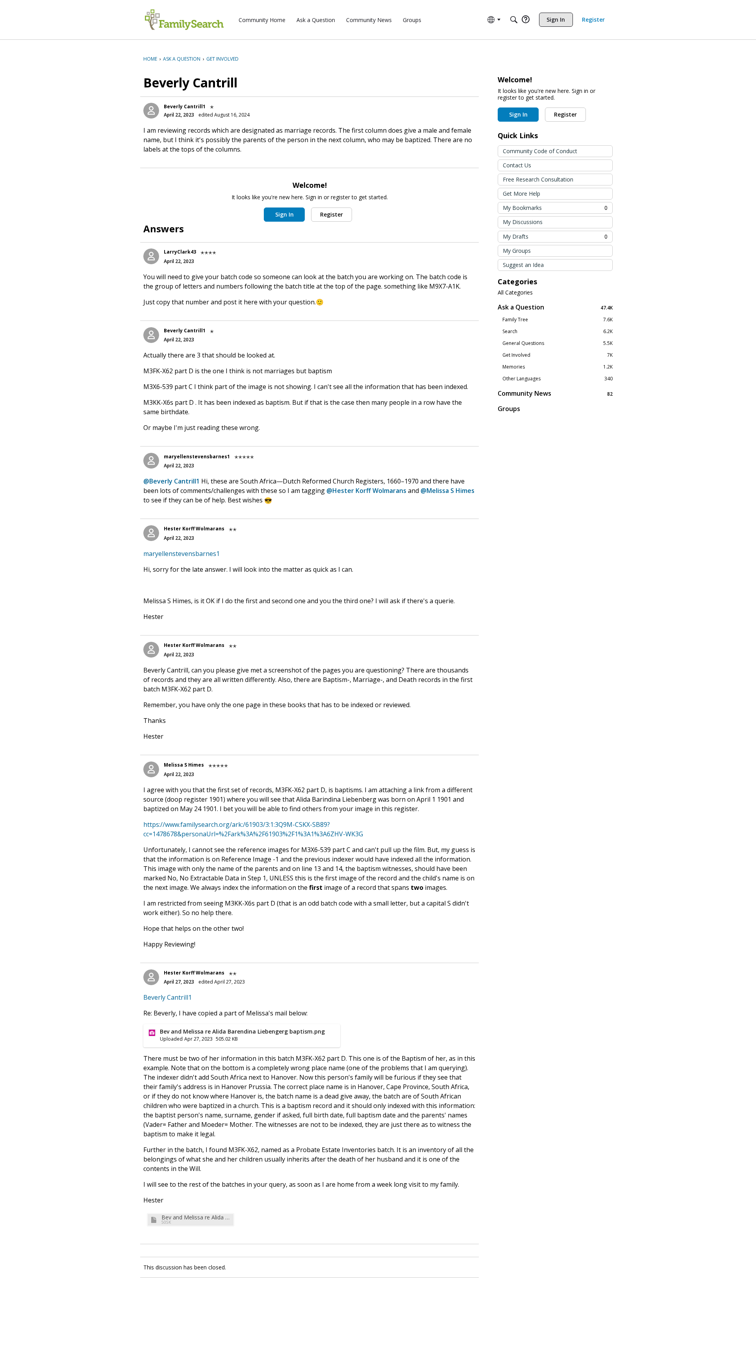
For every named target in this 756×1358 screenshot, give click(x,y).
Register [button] (331, 214)
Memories (557, 367)
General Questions (557, 343)
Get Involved (557, 355)
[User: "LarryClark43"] (151, 256)
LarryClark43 (180, 251)
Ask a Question (555, 307)
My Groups (517, 250)
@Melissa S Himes (447, 490)
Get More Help (521, 193)
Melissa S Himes (184, 764)
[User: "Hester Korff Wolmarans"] (151, 533)
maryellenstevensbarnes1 (197, 456)
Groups (509, 409)
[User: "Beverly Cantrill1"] (151, 111)
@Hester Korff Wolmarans (366, 490)
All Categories (515, 292)
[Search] (514, 20)
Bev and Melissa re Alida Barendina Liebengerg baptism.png (196, 1217)
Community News (555, 393)
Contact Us (517, 165)
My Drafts (555, 236)
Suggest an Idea (523, 265)
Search (557, 331)
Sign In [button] (284, 214)
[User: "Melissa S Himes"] (151, 769)
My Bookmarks (555, 207)
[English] (184, 19)
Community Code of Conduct (540, 151)
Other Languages (557, 378)
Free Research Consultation (538, 179)
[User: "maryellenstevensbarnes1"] (151, 461)
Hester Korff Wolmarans (194, 528)
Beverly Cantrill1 (185, 106)
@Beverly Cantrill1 (171, 481)
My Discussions (523, 222)
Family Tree (557, 319)
